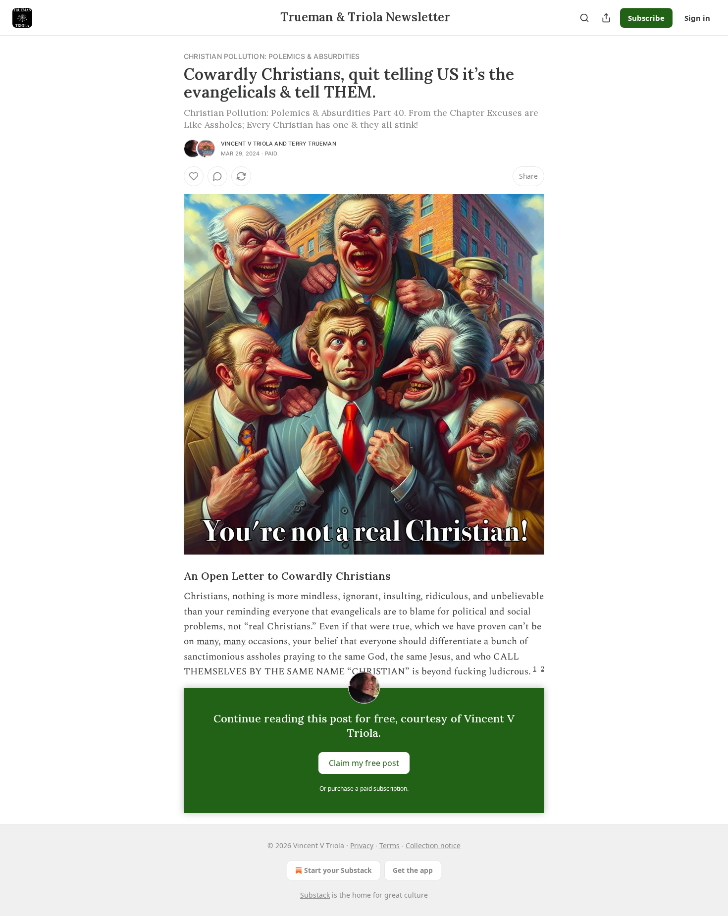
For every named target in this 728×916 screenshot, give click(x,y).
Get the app (413, 870)
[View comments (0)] (217, 176)
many (207, 641)
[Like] (194, 176)
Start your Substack (338, 870)
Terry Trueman (312, 143)
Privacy (361, 845)
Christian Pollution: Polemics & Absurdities (272, 56)
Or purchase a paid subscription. (364, 788)
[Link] (170, 576)
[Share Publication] (606, 18)
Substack (315, 895)
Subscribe (646, 18)
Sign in (697, 18)
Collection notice (433, 845)
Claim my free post (364, 762)
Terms (389, 845)
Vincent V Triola (247, 143)
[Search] (584, 18)
